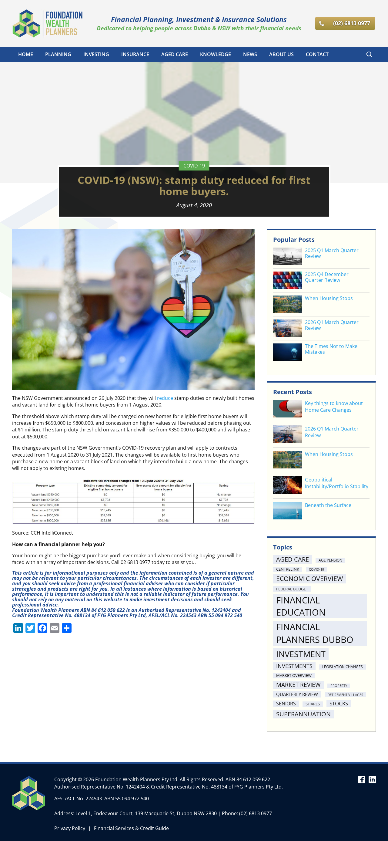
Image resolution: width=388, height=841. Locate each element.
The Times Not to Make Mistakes (331, 349)
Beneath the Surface (328, 505)
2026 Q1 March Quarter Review (332, 325)
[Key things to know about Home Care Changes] (287, 409)
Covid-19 (194, 165)
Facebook (361, 779)
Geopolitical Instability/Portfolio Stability (336, 483)
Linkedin (372, 779)
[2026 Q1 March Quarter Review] (287, 434)
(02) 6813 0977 (255, 813)
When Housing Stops (329, 298)
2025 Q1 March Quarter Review (332, 253)
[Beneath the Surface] (287, 511)
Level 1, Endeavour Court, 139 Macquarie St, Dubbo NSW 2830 (146, 813)
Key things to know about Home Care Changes (334, 406)
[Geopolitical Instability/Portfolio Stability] (287, 485)
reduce (165, 398)
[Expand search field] (369, 54)
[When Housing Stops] (287, 460)
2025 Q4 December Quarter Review (327, 277)
